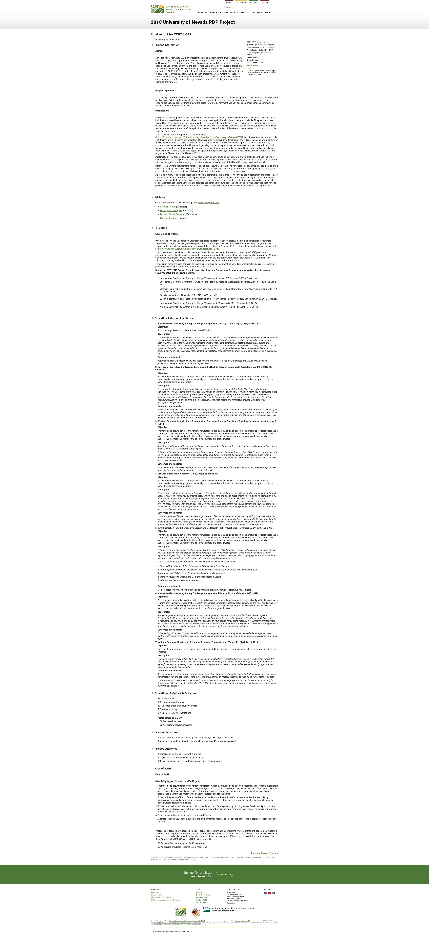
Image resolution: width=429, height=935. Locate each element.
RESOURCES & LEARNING (260, 12)
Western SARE (201, 902)
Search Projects (156, 895)
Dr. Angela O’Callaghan (171, 210)
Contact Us (231, 903)
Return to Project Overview (264, 853)
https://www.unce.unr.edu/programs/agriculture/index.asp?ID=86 (187, 248)
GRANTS (244, 12)
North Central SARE (203, 895)
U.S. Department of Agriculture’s (162, 923)
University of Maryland (242, 921)
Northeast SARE (202, 897)
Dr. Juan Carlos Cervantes (173, 214)
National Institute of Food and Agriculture (186, 923)
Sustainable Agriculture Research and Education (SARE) (186, 921)
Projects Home (156, 892)
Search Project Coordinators (161, 897)
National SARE (201, 892)
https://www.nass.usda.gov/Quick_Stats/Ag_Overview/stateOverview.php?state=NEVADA (200, 137)
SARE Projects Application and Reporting (165, 900)
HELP (276, 12)
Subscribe (222, 874)
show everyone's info (208, 202)
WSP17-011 (258, 42)
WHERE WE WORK (231, 12)
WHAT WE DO (215, 12)
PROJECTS (202, 12)
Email (249, 68)
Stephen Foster (252, 65)
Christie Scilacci (168, 218)
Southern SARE (201, 900)
